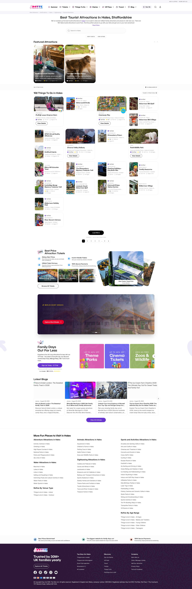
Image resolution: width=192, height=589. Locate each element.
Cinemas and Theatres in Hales (131, 449)
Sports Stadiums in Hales (85, 478)
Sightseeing (57, 12)
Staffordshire (43, 12)
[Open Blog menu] (136, 7)
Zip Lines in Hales (39, 458)
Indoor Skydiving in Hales (129, 474)
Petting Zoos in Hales (84, 449)
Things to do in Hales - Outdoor (44, 495)
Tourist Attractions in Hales (86, 486)
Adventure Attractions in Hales (47, 440)
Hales (50, 12)
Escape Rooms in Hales (128, 460)
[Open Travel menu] (125, 7)
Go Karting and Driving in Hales (131, 466)
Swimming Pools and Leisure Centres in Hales (48, 478)
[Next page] (108, 241)
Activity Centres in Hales (42, 444)
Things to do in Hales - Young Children (133, 522)
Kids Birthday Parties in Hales (130, 483)
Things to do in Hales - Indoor (43, 492)
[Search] (155, 7)
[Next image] (61, 103)
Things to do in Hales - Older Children (133, 525)
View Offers (101, 36)
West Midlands (34, 12)
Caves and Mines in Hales (85, 466)
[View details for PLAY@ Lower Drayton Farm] (49, 111)
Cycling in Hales (126, 458)
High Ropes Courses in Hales (43, 449)
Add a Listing (173, 1)
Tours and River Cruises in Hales (87, 489)
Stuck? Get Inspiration (83, 563)
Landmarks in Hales (83, 469)
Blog (132, 7)
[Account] (160, 7)
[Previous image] (36, 103)
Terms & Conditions (136, 569)
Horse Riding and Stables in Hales (132, 469)
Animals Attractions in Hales (89, 440)
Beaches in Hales (39, 466)
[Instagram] (50, 573)
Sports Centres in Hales (128, 500)
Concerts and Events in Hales (130, 452)
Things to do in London (83, 557)
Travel (121, 7)
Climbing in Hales (39, 446)
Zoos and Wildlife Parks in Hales (87, 455)
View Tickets (91, 36)
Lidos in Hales (38, 472)
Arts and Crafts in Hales (128, 446)
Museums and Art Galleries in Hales (88, 472)
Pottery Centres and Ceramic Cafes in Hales (135, 491)
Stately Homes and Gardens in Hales (89, 480)
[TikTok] (45, 573)
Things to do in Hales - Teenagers (132, 528)
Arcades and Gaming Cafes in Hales (132, 444)
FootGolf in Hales (126, 463)
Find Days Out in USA (110, 572)
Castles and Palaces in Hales (86, 464)
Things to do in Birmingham (84, 560)
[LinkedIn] (40, 573)
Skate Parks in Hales (127, 494)
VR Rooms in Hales (127, 508)
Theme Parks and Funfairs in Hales (88, 483)
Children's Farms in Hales (85, 446)
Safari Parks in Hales (84, 452)
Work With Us (183, 1)
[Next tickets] (96, 276)
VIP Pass (108, 7)
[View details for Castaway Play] (111, 111)
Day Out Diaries (108, 557)
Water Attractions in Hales (45, 462)
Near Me (148, 7)
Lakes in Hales (38, 469)
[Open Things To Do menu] (87, 7)
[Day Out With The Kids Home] (36, 7)
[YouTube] (56, 573)
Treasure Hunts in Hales (85, 492)
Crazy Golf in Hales (127, 455)
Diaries (95, 7)
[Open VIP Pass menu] (113, 7)
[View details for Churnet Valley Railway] (80, 144)
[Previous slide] (155, 42)
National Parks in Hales (41, 452)
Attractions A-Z (81, 566)
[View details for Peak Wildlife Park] (143, 144)
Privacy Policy (135, 566)
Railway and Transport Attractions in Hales (91, 475)
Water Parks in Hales (40, 480)
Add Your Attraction (136, 563)
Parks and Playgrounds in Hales (44, 455)
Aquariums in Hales (83, 444)
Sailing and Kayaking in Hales (43, 475)
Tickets (65, 7)
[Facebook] (35, 573)
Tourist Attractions (68, 12)
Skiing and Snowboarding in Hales (132, 497)
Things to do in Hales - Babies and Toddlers (135, 520)
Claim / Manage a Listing (138, 560)
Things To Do (80, 7)
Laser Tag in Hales (127, 486)
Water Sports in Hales (41, 483)
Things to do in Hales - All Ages (131, 517)
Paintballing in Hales (127, 488)
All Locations (80, 569)
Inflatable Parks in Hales (128, 480)
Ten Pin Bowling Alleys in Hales (131, 502)
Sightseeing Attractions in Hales (91, 460)
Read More (96, 25)
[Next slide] (157, 42)
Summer (54, 7)
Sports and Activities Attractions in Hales (138, 440)
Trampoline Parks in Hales (129, 505)
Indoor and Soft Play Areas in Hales (132, 477)
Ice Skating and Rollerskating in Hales (133, 472)
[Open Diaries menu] (99, 7)
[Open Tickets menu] (69, 7)
